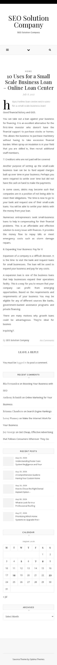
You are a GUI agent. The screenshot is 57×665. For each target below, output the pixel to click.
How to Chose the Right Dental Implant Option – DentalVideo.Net (29, 490)
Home (28, 71)
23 (50, 575)
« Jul (5, 596)
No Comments (47, 340)
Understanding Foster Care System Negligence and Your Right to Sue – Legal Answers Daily (29, 463)
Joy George (9, 432)
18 (14, 575)
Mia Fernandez (11, 383)
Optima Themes (37, 659)
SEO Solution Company (28, 21)
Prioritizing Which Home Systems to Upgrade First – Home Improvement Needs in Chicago (29, 518)
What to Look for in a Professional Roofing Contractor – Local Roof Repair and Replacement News (29, 504)
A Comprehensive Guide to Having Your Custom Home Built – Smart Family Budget (28, 477)
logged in (21, 362)
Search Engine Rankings (39, 411)
